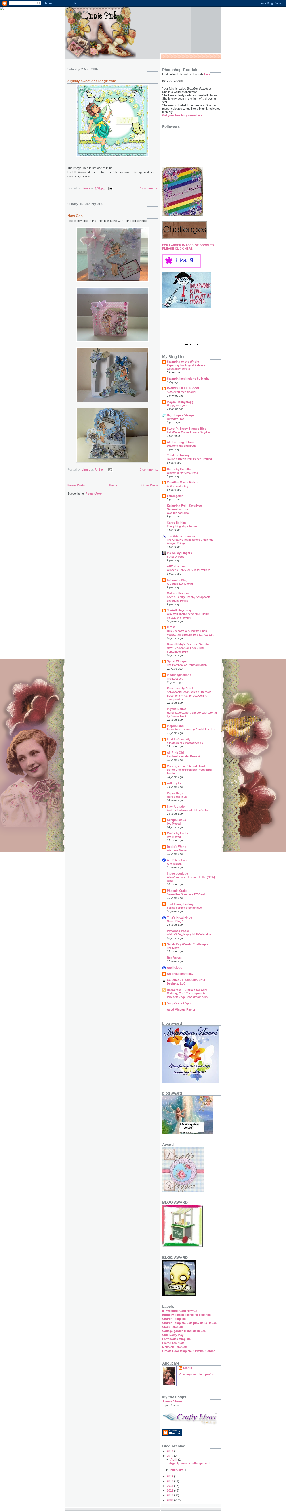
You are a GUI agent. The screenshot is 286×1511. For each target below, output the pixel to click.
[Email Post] (110, 188)
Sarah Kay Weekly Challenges (187, 944)
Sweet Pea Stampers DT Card (186, 894)
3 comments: (149, 188)
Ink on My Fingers (179, 553)
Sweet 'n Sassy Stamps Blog (186, 428)
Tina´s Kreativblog (179, 917)
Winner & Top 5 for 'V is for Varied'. (188, 570)
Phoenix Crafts (177, 890)
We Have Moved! (177, 850)
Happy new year (177, 405)
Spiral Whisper (177, 661)
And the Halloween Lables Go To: (187, 810)
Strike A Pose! (176, 556)
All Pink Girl (175, 752)
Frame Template (173, 1343)
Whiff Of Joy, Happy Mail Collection (189, 934)
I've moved (174, 837)
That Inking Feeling (180, 904)
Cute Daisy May (172, 1335)
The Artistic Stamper (181, 536)
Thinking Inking (178, 455)
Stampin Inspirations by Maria (188, 378)
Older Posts (149, 485)
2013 (170, 1481)
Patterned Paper (178, 931)
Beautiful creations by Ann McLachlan (191, 729)
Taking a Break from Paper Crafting (189, 459)
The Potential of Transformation (187, 665)
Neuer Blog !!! (176, 921)
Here (206, 74)
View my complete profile (196, 1374)
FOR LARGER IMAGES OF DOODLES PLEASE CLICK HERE (188, 247)
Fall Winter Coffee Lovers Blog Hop (189, 432)
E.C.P (171, 627)
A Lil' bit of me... (178, 860)
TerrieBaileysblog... (180, 610)
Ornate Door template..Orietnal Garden (188, 1351)
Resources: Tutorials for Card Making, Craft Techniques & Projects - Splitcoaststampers (187, 993)
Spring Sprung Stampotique (184, 907)
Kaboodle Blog (177, 580)
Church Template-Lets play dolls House (189, 1323)
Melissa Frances (178, 593)
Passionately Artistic (181, 688)
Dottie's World (176, 846)
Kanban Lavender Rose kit (184, 756)
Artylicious (174, 967)
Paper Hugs (175, 793)
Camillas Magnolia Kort (183, 482)
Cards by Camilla (179, 469)
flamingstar (175, 496)
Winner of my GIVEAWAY (182, 472)
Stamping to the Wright (183, 361)
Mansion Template (174, 1347)
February (177, 1469)
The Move (173, 948)
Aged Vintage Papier (181, 1009)
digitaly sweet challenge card (91, 81)
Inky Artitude (176, 806)
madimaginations (179, 675)
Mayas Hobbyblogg (180, 402)
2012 (170, 1486)
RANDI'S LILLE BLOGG (183, 388)
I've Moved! (174, 823)
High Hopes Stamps (180, 415)
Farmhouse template (176, 1339)
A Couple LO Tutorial (180, 583)
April (174, 1459)
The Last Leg (175, 678)
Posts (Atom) (94, 493)
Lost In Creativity (178, 739)
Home (113, 485)
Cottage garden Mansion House (184, 1331)
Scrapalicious (176, 820)
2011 (170, 1490)
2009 (170, 1500)
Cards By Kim (176, 522)
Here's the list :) (177, 796)
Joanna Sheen (172, 1401)
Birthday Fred (175, 419)
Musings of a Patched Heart (186, 766)
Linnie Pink (77, 11)
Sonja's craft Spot (179, 1003)
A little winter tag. (178, 486)
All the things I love (180, 442)
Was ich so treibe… (179, 513)
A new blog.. (174, 863)
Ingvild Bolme (176, 709)
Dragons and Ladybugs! (182, 445)
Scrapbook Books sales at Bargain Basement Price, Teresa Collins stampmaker (189, 696)
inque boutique (177, 873)
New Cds (75, 216)
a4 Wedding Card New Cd (179, 1310)
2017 (170, 1451)
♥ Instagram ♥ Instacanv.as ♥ (185, 743)
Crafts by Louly (177, 833)
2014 (170, 1476)
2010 (170, 1495)
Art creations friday (180, 973)
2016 (170, 1456)
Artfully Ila (174, 783)
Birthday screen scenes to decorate (186, 1314)
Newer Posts (76, 485)
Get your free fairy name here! (182, 115)
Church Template (174, 1319)
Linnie (187, 1367)
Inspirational (175, 726)
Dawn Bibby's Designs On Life (188, 644)
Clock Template (172, 1327)
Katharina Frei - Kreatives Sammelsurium (184, 507)
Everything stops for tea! (182, 526)
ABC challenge (177, 566)
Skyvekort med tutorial (181, 392)
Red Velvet (174, 957)
